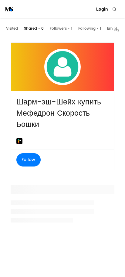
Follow (28, 159)
